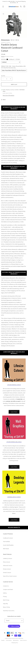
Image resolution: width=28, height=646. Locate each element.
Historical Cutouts (7, 565)
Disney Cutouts (7, 569)
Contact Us (6, 586)
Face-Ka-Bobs (6, 541)
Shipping (2, 56)
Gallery (5, 593)
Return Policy (6, 607)
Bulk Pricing (6, 600)
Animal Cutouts (7, 572)
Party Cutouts (6, 562)
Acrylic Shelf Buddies (8, 545)
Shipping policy (15, 642)
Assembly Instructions (8, 610)
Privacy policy (9, 640)
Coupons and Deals (8, 589)
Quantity (3, 75)
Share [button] (4, 99)
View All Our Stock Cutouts (10, 576)
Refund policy (16, 640)
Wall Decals (6, 548)
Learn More (14, 412)
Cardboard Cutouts (8, 538)
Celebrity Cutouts (7, 558)
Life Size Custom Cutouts (13, 638)
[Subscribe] (21, 620)
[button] (3, 6)
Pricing (5, 596)
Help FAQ (5, 603)
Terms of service (23, 640)
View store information (8, 95)
